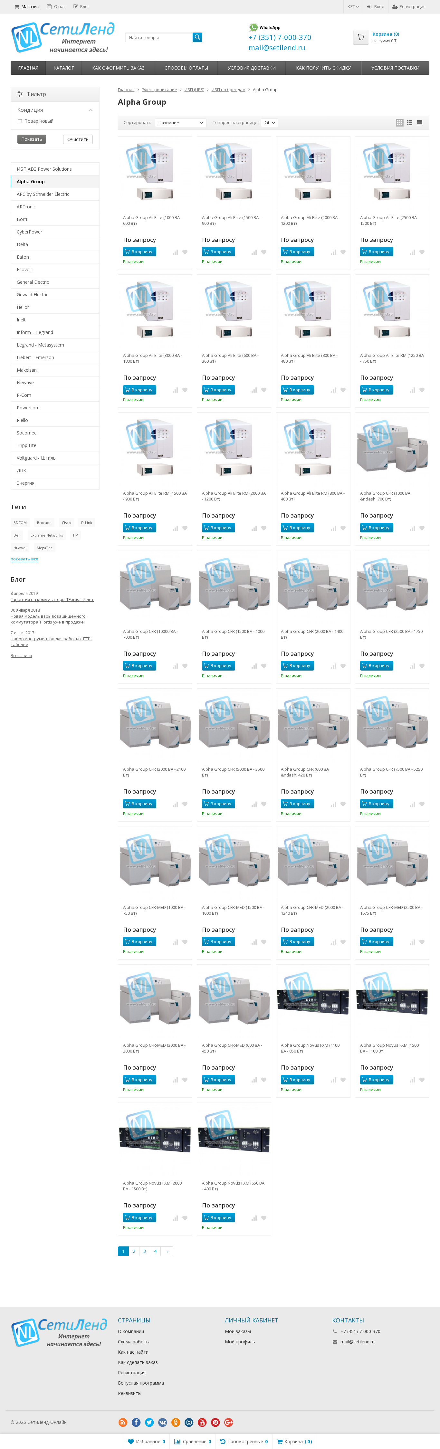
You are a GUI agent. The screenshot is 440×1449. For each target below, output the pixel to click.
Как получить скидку (323, 68)
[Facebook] (136, 1422)
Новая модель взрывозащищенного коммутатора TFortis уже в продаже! (48, 619)
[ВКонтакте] (163, 1422)
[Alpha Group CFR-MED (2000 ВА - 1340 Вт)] (313, 863)
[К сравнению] (175, 251)
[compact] (420, 123)
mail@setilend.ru (357, 1342)
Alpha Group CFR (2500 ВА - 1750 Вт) (391, 634)
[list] (410, 123)
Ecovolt (24, 269)
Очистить (78, 139)
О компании (131, 1331)
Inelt (21, 320)
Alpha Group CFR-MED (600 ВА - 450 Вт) (232, 1048)
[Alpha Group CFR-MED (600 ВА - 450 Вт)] (234, 1001)
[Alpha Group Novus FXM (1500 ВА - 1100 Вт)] (392, 1001)
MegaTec (45, 547)
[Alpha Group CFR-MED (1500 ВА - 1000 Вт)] (234, 863)
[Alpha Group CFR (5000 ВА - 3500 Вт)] (234, 725)
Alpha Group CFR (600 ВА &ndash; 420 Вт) (305, 772)
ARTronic (26, 207)
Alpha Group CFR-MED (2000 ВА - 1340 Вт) (312, 910)
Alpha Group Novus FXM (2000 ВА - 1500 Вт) (152, 1186)
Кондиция (30, 110)
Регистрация (412, 6)
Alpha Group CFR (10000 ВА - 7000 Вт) (150, 634)
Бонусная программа (141, 1383)
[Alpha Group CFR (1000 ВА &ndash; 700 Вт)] (392, 449)
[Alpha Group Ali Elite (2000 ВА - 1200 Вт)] (313, 173)
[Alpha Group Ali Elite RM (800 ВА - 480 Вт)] (313, 449)
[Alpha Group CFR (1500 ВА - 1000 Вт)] (234, 587)
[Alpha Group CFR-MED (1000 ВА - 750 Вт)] (155, 863)
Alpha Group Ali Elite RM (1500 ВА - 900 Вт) (155, 496)
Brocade (44, 522)
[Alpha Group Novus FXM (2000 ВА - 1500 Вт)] (155, 1139)
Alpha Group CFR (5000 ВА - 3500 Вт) (233, 772)
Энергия (25, 483)
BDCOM (20, 522)
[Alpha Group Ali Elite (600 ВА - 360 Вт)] (234, 311)
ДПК (21, 470)
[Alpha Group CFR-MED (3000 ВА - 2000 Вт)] (155, 1001)
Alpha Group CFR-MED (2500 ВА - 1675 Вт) (391, 910)
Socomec (26, 433)
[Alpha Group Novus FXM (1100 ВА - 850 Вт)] (313, 1001)
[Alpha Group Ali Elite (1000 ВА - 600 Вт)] (155, 173)
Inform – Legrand (35, 332)
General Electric (33, 282)
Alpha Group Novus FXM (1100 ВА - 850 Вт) (310, 1048)
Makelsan (27, 370)
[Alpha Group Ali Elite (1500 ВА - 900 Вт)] (234, 173)
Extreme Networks (47, 535)
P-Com (24, 395)
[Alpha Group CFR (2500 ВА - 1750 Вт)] (392, 587)
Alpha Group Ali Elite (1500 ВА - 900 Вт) (231, 220)
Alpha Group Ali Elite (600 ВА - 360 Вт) (230, 358)
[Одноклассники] (176, 1422)
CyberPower (29, 232)
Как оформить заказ (118, 68)
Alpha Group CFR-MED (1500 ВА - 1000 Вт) (233, 910)
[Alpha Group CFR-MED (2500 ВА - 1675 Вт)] (392, 863)
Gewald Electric (32, 294)
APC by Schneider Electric (43, 194)
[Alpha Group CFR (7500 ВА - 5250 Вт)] (392, 725)
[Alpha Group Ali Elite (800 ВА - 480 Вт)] (313, 311)
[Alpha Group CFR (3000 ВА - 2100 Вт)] (155, 725)
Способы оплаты (186, 68)
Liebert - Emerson (35, 357)
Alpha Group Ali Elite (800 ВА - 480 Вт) (309, 358)
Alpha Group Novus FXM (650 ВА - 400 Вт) (233, 1186)
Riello (22, 420)
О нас (59, 6)
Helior (23, 307)
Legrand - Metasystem (40, 345)
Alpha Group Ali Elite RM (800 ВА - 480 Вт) (313, 496)
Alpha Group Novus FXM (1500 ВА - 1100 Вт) (389, 1048)
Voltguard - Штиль (36, 458)
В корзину (142, 251)
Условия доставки (252, 68)
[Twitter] (149, 1422)
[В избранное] (185, 251)
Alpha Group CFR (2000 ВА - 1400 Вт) (312, 634)
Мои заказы (238, 1331)
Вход (379, 6)
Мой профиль (240, 1342)
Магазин (30, 6)
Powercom (28, 408)
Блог (84, 6)
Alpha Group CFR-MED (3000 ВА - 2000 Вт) (154, 1048)
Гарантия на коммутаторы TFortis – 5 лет (52, 599)
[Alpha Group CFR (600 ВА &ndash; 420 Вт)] (313, 725)
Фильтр (36, 94)
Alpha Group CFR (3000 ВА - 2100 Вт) (154, 772)
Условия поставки (395, 68)
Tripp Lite (26, 445)
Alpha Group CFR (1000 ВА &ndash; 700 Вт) (385, 496)
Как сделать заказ (138, 1362)
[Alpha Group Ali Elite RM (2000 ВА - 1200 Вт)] (234, 449)
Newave (25, 382)
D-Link (86, 522)
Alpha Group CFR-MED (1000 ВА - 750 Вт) (154, 910)
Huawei (20, 547)
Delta (22, 244)
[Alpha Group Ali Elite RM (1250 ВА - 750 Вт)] (392, 311)
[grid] (400, 123)
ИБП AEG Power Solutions (44, 169)
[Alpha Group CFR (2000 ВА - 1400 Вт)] (313, 587)
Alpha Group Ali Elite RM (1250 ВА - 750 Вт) (392, 358)
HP (75, 535)
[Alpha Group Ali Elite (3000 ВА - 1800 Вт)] (155, 311)
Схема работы (133, 1342)
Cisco (66, 522)
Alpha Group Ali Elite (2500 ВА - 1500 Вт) (389, 220)
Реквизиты (129, 1393)
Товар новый (38, 121)
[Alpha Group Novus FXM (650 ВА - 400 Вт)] (234, 1139)
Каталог (63, 68)
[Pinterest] (215, 1422)
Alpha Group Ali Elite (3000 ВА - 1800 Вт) (152, 358)
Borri (22, 219)
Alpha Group (31, 181)
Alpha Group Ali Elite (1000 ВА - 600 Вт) (152, 220)
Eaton (23, 257)
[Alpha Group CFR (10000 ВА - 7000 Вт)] (155, 587)
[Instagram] (189, 1422)
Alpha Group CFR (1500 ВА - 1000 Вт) (233, 634)
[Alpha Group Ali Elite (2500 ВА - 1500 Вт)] (392, 173)
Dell (17, 535)
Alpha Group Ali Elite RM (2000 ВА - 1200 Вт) (234, 496)
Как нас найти (133, 1352)
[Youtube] (202, 1422)
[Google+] (229, 1422)
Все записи (21, 655)
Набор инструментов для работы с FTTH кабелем (51, 641)
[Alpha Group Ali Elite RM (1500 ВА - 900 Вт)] (155, 449)
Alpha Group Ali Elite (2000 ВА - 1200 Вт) (310, 220)
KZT (352, 6)
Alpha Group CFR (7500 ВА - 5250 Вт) (391, 772)
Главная (28, 68)
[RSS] (123, 1422)
